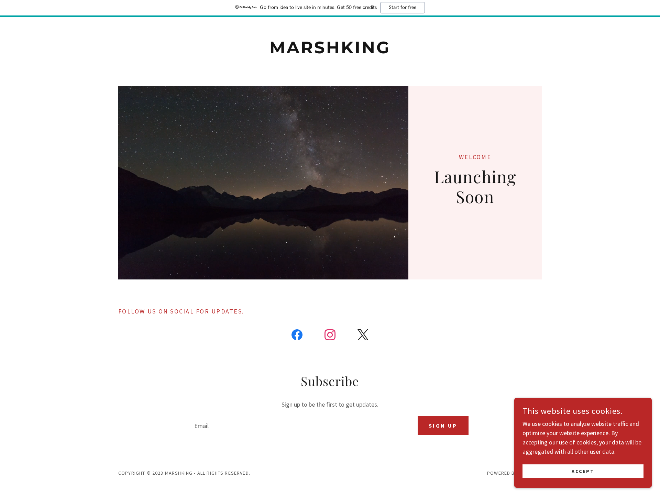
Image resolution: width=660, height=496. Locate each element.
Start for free (402, 7)
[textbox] (300, 425)
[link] (330, 51)
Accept (583, 471)
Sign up (443, 425)
